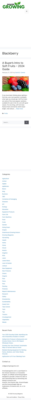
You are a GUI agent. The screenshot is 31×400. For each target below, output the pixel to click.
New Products (6, 271)
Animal (4, 181)
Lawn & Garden (7, 263)
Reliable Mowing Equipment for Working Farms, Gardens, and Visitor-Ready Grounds (14, 352)
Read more (19, 109)
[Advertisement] (15, 31)
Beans (4, 189)
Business (5, 194)
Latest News (6, 260)
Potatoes (5, 289)
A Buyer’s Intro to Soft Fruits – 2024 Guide (13, 66)
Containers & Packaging (9, 199)
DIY (3, 204)
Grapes (4, 230)
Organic (4, 276)
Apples (4, 183)
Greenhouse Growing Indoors (11, 232)
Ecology (4, 207)
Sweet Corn (5, 304)
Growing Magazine (8, 235)
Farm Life (5, 214)
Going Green (6, 227)
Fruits (6, 113)
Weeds (4, 322)
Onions (4, 273)
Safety (4, 296)
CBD (3, 196)
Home (4, 245)
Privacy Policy (21, 397)
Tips (3, 312)
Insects (4, 250)
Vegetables (5, 319)
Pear (3, 278)
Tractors (4, 314)
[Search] (26, 122)
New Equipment (7, 268)
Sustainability (6, 301)
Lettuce (4, 266)
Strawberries (6, 299)
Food (3, 219)
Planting (4, 286)
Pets (3, 283)
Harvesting (5, 237)
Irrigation (5, 253)
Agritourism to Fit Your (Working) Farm (13, 356)
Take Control (6, 307)
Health (4, 240)
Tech (3, 309)
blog (3, 191)
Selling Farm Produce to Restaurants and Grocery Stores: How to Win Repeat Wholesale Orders (14, 341)
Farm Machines (7, 217)
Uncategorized (6, 317)
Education (5, 209)
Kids (3, 255)
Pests (4, 281)
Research (5, 294)
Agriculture (5, 178)
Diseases (5, 201)
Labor (4, 258)
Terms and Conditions (12, 397)
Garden (4, 224)
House (4, 248)
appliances (5, 186)
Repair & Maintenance (8, 291)
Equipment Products (8, 212)
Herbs (4, 242)
